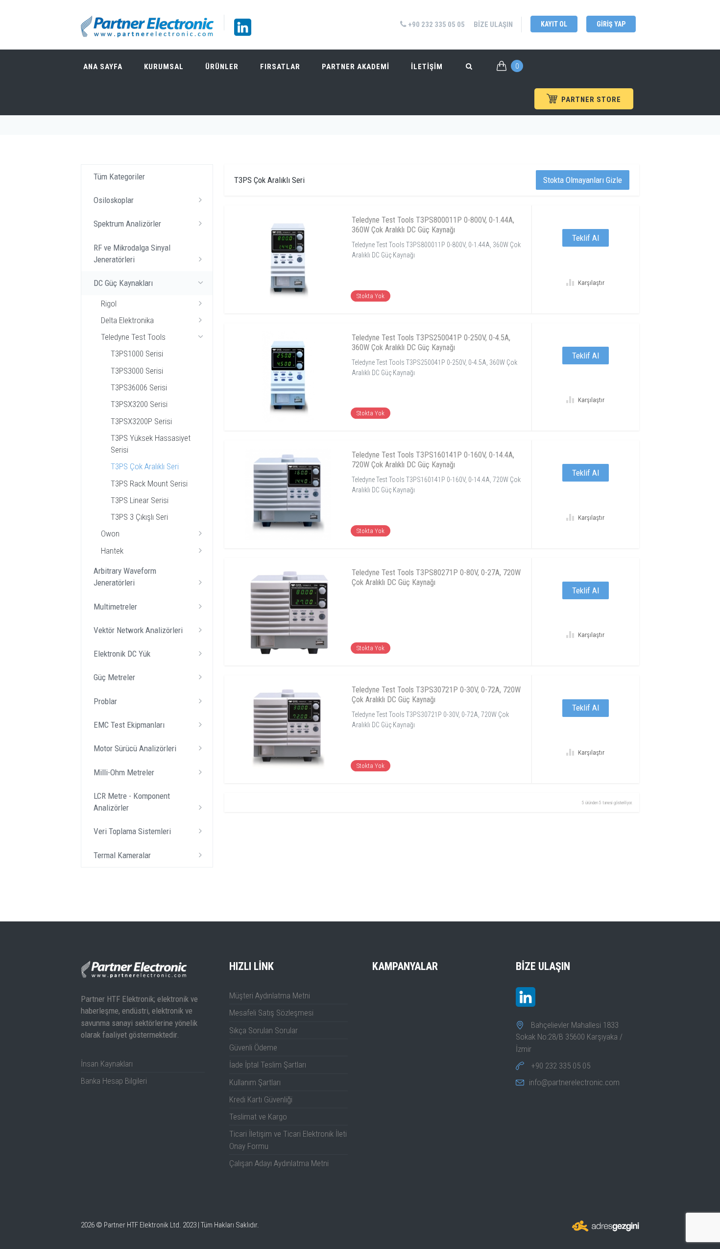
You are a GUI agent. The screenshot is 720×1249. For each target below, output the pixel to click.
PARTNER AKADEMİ (355, 66)
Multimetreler (115, 607)
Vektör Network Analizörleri (138, 630)
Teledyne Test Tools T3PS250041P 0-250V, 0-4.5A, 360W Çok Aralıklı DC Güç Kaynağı (431, 342)
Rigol (109, 303)
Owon (110, 533)
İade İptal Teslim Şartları (267, 1065)
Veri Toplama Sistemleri (132, 831)
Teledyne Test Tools (133, 337)
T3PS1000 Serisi (137, 353)
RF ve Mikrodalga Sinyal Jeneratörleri (132, 253)
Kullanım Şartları (255, 1082)
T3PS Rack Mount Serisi (149, 483)
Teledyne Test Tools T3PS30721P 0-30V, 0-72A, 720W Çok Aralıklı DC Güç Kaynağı (436, 694)
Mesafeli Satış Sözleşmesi (271, 1013)
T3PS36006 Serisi (139, 387)
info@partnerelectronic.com (574, 1082)
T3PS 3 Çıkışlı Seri (139, 517)
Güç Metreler (114, 677)
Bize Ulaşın (493, 24)
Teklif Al (585, 238)
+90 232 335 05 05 (436, 24)
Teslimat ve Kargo (258, 1117)
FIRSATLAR (280, 66)
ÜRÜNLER (222, 66)
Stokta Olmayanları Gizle (582, 180)
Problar (105, 701)
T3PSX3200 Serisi (139, 404)
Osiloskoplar (114, 200)
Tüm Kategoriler (119, 176)
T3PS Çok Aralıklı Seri (145, 466)
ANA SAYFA (102, 66)
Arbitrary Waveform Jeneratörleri (125, 576)
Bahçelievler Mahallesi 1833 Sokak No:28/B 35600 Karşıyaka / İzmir (569, 1037)
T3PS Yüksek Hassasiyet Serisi (151, 444)
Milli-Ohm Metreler (124, 772)
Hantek (112, 551)
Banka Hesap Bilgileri (114, 1081)
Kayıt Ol (554, 24)
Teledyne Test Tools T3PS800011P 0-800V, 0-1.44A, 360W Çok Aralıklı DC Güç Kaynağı (433, 224)
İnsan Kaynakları (107, 1064)
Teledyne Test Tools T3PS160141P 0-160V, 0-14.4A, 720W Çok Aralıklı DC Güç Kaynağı (433, 459)
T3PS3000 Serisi (137, 371)
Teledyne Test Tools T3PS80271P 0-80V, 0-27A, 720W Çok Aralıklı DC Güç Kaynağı (436, 577)
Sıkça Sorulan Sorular (263, 1030)
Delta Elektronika (127, 320)
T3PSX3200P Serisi (141, 421)
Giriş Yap (611, 24)
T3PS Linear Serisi (139, 500)
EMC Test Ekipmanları (129, 725)
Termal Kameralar (122, 855)
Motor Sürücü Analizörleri (135, 748)
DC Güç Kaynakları (123, 283)
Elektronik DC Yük (122, 654)
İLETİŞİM (427, 66)
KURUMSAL (164, 66)
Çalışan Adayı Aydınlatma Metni (279, 1163)
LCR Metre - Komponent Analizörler (132, 802)
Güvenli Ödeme (253, 1047)
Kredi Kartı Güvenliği (260, 1099)
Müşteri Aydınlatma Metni (269, 995)
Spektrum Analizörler (127, 224)
